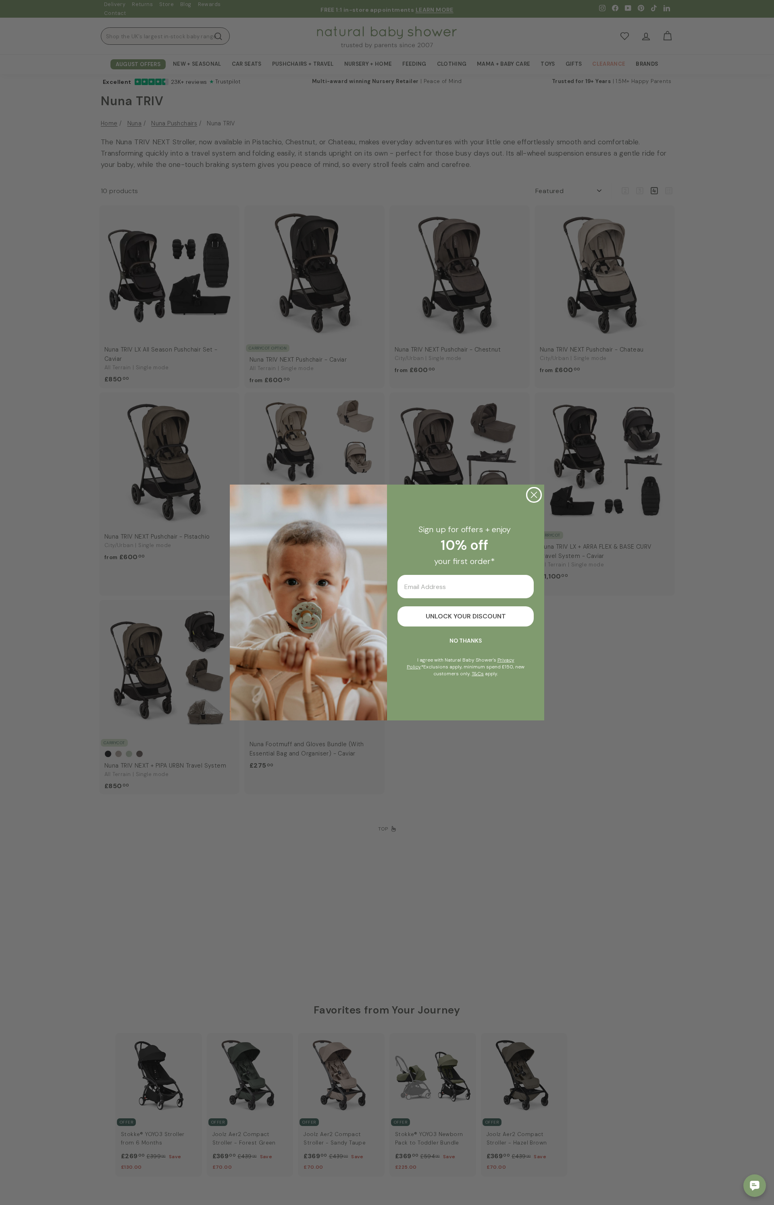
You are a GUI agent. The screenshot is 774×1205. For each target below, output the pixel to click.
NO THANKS (465, 640)
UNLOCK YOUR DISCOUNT (466, 616)
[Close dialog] (534, 495)
